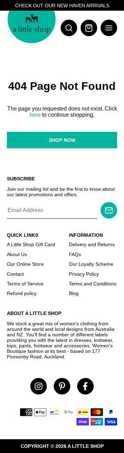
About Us (17, 254)
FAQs (75, 254)
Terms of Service (25, 283)
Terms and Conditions (92, 283)
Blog (74, 293)
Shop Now (62, 140)
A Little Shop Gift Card (31, 244)
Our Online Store (25, 264)
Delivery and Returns (92, 244)
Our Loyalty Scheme (91, 264)
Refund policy (22, 293)
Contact (15, 274)
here (35, 115)
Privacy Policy (84, 274)
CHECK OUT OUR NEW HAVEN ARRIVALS (62, 5)
